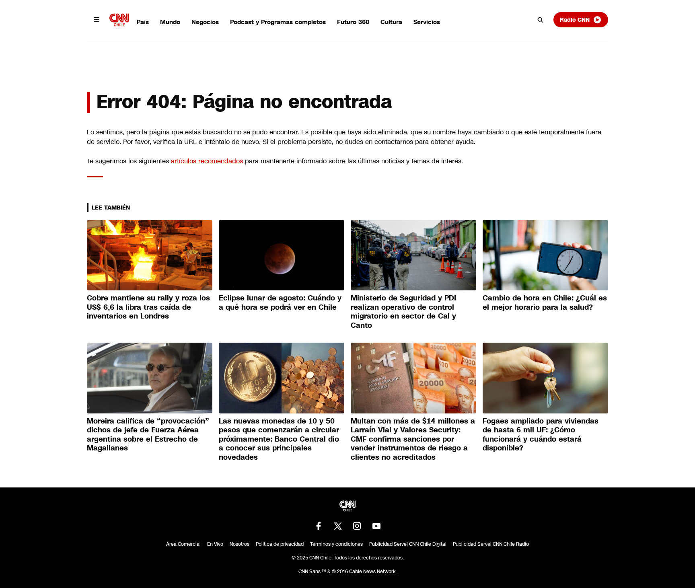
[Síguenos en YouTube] (376, 526)
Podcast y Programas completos (278, 22)
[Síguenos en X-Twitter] (337, 526)
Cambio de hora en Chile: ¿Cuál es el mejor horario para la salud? (545, 303)
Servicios (426, 22)
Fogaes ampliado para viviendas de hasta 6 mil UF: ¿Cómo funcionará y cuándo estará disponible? (540, 435)
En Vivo (215, 544)
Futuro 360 (353, 22)
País (143, 22)
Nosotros (239, 544)
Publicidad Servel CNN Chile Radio (491, 544)
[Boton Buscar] (540, 19)
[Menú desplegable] (96, 19)
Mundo (170, 22)
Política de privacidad (280, 544)
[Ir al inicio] (119, 20)
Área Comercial (183, 544)
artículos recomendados (207, 161)
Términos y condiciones (336, 544)
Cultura (391, 22)
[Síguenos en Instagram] (357, 526)
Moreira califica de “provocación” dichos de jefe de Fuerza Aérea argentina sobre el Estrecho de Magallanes (148, 435)
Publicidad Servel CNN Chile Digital (407, 544)
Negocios (205, 22)
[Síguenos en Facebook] (318, 526)
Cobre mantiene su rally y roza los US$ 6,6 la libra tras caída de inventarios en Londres (148, 307)
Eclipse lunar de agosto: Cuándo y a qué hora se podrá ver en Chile (280, 303)
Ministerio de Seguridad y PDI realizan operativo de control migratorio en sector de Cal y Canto (403, 312)
